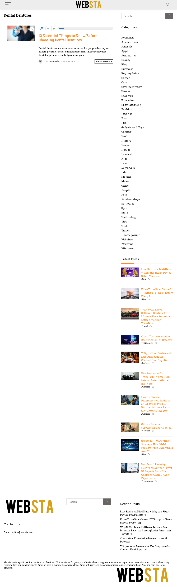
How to (126, 149)
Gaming (126, 131)
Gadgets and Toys (132, 127)
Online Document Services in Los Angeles (156, 426)
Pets (124, 194)
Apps (124, 51)
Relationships (130, 199)
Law (124, 163)
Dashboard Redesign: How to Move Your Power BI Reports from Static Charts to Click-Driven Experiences (156, 471)
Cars (124, 82)
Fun (124, 122)
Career (125, 78)
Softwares (127, 203)
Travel (125, 230)
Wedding (127, 244)
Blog (124, 64)
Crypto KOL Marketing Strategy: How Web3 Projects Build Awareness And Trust (157, 446)
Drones (126, 91)
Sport (124, 208)
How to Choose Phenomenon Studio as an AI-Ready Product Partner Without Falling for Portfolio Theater (156, 404)
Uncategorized (130, 235)
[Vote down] (47, 28)
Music (125, 181)
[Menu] (8, 4)
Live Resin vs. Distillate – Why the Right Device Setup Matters (156, 273)
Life (123, 172)
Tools (124, 226)
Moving (126, 176)
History (126, 140)
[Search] (168, 4)
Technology (129, 217)
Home (125, 145)
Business (127, 69)
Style (124, 212)
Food (124, 118)
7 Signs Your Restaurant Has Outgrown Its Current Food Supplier (156, 357)
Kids (124, 158)
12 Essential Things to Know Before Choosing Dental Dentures (68, 37)
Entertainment (131, 104)
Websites (127, 239)
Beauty (125, 60)
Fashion (126, 109)
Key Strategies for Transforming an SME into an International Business (155, 378)
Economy (127, 96)
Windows (127, 248)
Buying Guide (130, 73)
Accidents (127, 37)
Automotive (128, 55)
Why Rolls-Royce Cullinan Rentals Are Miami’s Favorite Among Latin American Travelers (157, 316)
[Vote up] (53, 28)
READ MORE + (104, 61)
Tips (124, 221)
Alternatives (129, 42)
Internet (126, 154)
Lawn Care (128, 167)
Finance (126, 113)
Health (125, 136)
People (125, 190)
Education (128, 100)
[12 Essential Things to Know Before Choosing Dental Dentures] (21, 27)
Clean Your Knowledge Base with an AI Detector (157, 338)
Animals (127, 46)
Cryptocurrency (131, 87)
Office (125, 185)
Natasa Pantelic (51, 61)
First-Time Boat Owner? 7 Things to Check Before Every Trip (157, 293)
